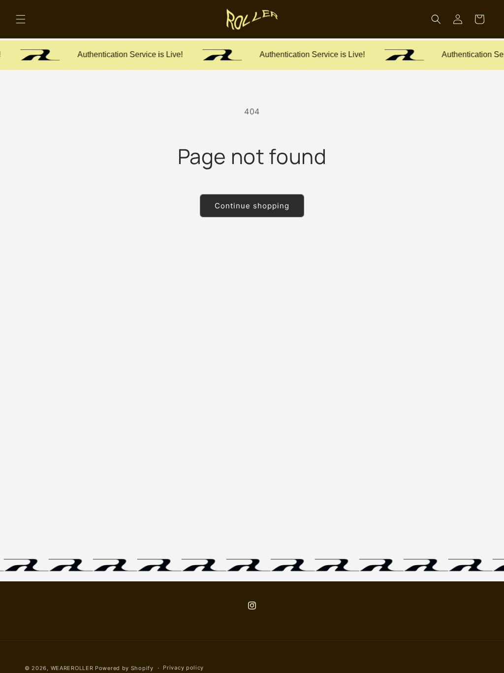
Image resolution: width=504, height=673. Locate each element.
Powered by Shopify (124, 668)
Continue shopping (252, 205)
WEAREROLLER (72, 668)
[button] (21, 19)
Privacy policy (183, 667)
